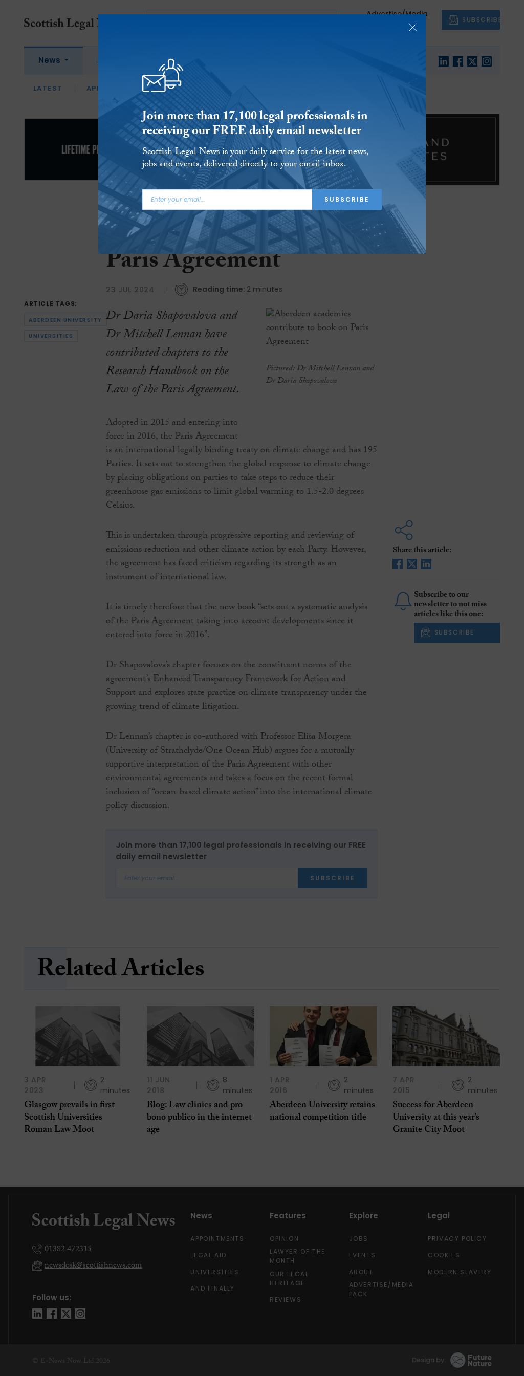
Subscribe (346, 199)
